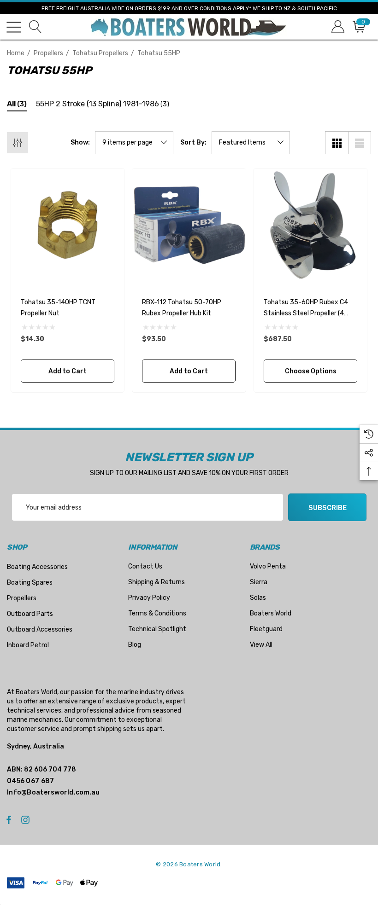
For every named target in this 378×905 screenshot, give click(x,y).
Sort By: (193, 142)
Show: (80, 142)
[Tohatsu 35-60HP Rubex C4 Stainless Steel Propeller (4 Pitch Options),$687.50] (310, 224)
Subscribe (327, 508)
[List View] (359, 142)
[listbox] (251, 142)
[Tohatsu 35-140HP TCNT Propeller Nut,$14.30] (67, 224)
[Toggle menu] (13, 27)
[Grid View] (336, 142)
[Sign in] (337, 27)
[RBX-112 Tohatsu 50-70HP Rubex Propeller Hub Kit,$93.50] (188, 224)
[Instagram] (26, 819)
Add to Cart (67, 371)
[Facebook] (9, 819)
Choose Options (310, 371)
